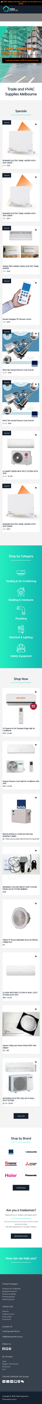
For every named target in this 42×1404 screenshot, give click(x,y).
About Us (5, 1311)
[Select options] (35, 692)
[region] (21, 54)
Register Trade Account (10, 1364)
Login (4, 1361)
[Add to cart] (35, 124)
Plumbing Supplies (8, 1297)
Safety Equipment (8, 1299)
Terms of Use (6, 1319)
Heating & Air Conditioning (11, 1289)
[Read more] (35, 797)
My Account (6, 1367)
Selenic (14, 1399)
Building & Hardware (9, 1291)
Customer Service (8, 1314)
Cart (3, 1369)
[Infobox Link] (21, 575)
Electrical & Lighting (9, 1294)
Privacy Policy (7, 1317)
